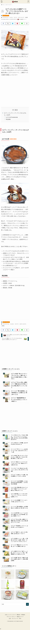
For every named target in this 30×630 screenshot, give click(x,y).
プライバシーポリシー (11, 616)
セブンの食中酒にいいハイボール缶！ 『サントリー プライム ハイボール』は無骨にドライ (19, 495)
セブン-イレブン (6, 15)
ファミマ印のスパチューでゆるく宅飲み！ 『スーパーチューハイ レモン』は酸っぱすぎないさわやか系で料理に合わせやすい (19, 437)
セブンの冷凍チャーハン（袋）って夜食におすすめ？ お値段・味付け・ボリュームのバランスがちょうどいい (19, 540)
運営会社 (18, 614)
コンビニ (11, 17)
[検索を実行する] (27, 604)
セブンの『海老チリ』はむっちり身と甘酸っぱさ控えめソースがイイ (19, 533)
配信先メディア (20, 616)
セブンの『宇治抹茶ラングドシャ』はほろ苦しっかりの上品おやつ (19, 526)
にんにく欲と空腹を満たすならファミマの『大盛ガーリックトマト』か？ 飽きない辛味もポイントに (19, 489)
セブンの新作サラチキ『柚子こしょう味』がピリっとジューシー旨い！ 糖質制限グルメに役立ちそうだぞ (19, 553)
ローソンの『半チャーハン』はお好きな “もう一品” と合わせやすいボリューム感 (19, 451)
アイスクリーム (5, 17)
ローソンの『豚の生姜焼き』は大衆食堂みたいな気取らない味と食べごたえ (19, 392)
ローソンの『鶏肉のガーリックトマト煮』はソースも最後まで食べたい (19, 545)
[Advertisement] (15, 355)
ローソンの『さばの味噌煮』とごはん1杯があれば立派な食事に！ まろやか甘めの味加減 (19, 483)
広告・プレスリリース (13, 618)
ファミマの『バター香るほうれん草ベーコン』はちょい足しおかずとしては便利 (19, 470)
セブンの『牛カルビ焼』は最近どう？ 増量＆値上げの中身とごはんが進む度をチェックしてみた (19, 385)
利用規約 (23, 614)
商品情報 (8, 119)
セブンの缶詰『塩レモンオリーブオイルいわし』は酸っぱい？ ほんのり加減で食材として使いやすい (19, 376)
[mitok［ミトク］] (15, 1)
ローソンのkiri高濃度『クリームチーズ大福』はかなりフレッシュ (19, 501)
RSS (20, 618)
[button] (0, 628)
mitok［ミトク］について (10, 614)
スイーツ (15, 17)
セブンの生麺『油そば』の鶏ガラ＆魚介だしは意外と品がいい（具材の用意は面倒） (19, 559)
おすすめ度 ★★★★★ (12, 117)
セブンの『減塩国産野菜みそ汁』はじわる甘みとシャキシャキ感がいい (19, 399)
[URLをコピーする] (27, 23)
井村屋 (26, 17)
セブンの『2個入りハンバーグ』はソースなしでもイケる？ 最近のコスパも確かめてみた (19, 463)
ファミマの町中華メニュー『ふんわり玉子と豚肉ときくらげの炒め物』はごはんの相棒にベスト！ (19, 514)
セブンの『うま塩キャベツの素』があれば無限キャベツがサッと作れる (19, 475)
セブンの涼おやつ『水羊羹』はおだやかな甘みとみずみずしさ (19, 443)
